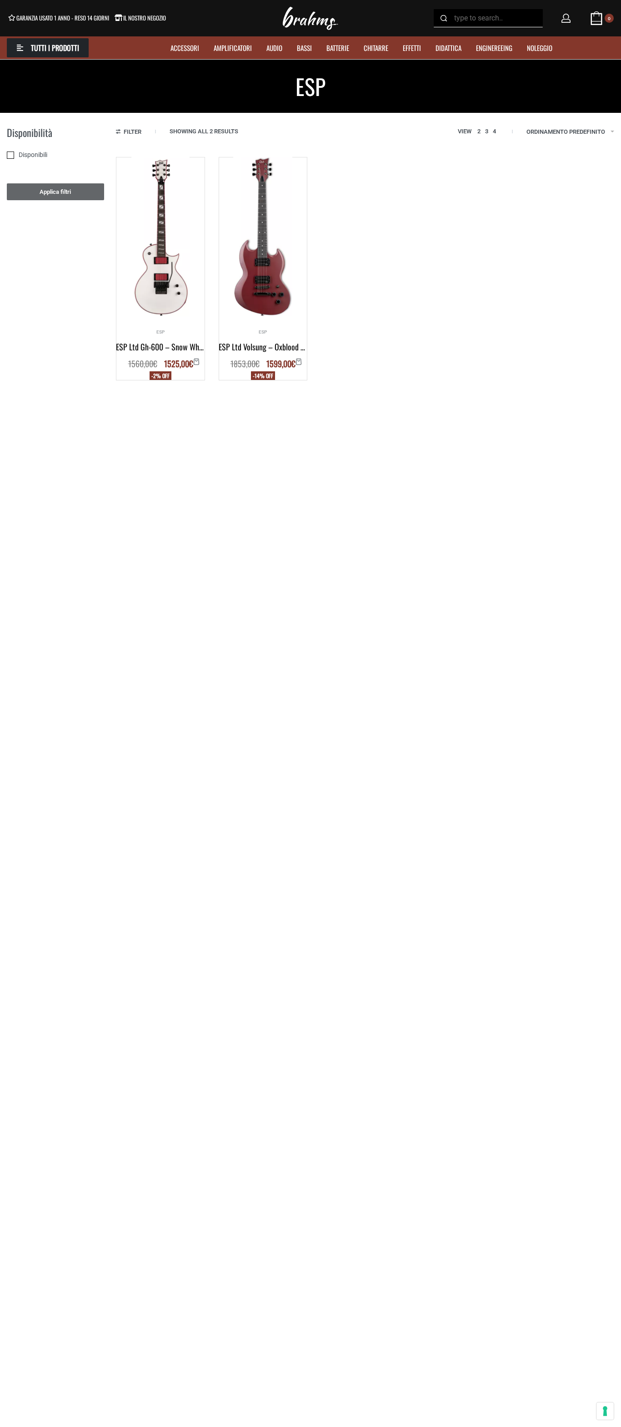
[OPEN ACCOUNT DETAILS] (566, 18)
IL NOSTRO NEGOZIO (144, 17)
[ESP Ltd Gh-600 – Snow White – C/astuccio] (160, 236)
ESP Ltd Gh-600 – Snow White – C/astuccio (160, 347)
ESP (160, 332)
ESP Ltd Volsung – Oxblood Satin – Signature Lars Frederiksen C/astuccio (263, 347)
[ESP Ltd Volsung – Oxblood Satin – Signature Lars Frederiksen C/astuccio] (262, 236)
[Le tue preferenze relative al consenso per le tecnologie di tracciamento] (605, 1411)
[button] (196, 362)
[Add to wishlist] (188, 174)
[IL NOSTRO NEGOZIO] (118, 18)
